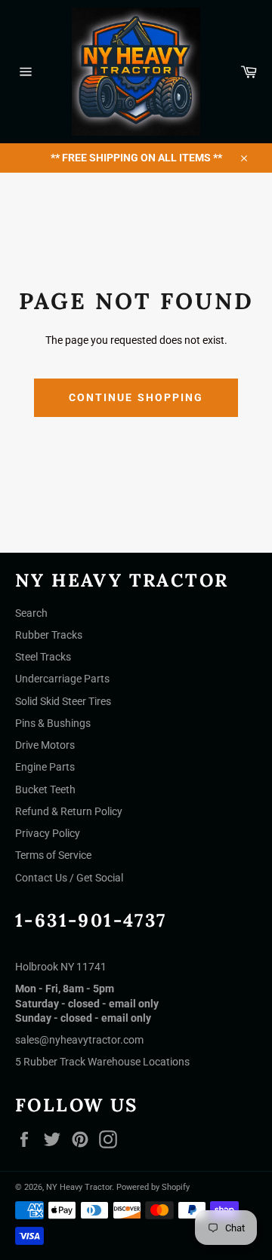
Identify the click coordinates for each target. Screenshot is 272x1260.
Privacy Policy (47, 833)
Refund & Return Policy (68, 811)
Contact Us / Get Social (69, 878)
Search (31, 613)
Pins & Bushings (53, 723)
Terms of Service (53, 855)
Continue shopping (136, 397)
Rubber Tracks (48, 635)
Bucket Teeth (45, 789)
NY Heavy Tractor (79, 1187)
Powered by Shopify (153, 1187)
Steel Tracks (43, 657)
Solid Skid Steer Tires (63, 701)
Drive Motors (45, 745)
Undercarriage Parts (62, 679)
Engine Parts (45, 767)
